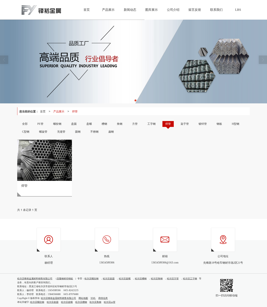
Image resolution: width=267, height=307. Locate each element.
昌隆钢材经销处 (65, 278)
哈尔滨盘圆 (109, 278)
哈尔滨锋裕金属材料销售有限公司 (34, 278)
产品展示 (58, 111)
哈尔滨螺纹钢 (91, 278)
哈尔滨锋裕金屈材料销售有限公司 (58, 298)
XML (93, 298)
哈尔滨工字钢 (190, 278)
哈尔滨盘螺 (125, 278)
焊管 (75, 111)
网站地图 (83, 298)
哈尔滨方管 (173, 278)
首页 (43, 111)
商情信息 (103, 298)
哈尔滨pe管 (109, 302)
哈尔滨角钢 (157, 278)
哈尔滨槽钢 (141, 278)
